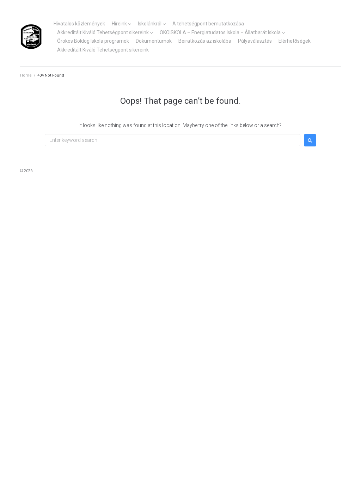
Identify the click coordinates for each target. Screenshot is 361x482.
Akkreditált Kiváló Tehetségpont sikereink (103, 32)
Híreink (119, 23)
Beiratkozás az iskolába (204, 41)
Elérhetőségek (295, 41)
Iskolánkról (149, 23)
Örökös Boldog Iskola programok (93, 41)
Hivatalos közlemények (79, 23)
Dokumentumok (154, 41)
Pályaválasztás (255, 41)
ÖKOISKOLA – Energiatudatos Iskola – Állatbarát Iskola (220, 32)
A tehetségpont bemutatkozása (208, 23)
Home (26, 75)
